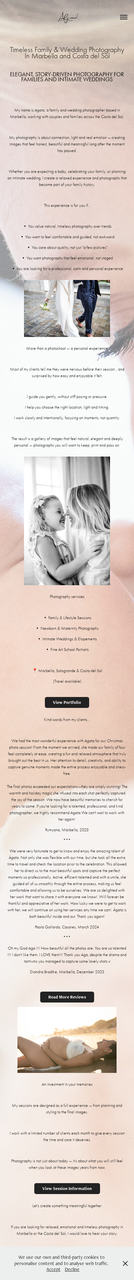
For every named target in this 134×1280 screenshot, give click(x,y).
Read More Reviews (67, 997)
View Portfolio (67, 702)
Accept (53, 1269)
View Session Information (67, 1188)
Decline (72, 1269)
